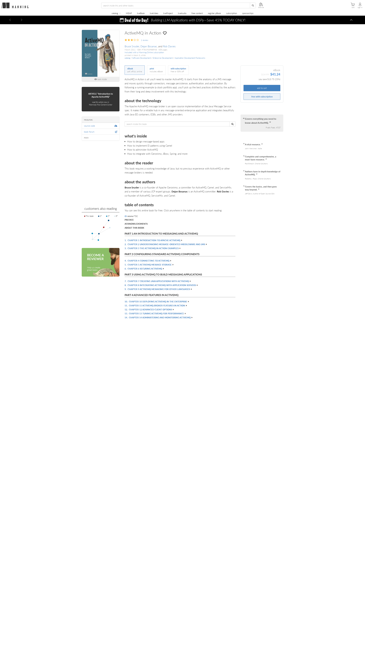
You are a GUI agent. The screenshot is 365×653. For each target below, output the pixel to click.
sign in (360, 7)
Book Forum (89, 131)
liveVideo (154, 13)
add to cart (262, 88)
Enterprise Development (163, 58)
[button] (10, 20)
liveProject (168, 13)
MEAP (129, 13)
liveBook (141, 13)
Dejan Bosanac (148, 46)
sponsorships (248, 13)
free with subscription (262, 96)
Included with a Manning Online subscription (144, 52)
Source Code (89, 125)
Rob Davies (169, 46)
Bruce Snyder (132, 46)
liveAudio (182, 13)
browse (261, 7)
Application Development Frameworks (190, 58)
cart (353, 7)
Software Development (141, 58)
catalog (115, 13)
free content (197, 13)
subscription (231, 13)
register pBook (214, 13)
